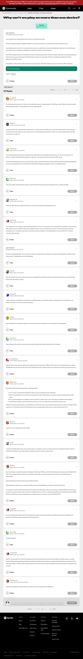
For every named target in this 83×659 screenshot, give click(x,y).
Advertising (33, 628)
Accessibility (54, 652)
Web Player (44, 624)
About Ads (45, 652)
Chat (41, 8)
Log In (74, 8)
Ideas (53, 8)
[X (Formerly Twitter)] (72, 618)
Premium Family (56, 630)
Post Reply (72, 603)
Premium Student (54, 634)
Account (13, 74)
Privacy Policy (26, 652)
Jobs (20, 624)
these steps (52, 3)
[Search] (69, 8)
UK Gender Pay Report (30, 655)
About (20, 621)
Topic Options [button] (8, 87)
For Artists (33, 621)
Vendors (32, 635)
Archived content (22, 13)
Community (11, 8)
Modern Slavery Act (8, 655)
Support (43, 621)
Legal (5, 652)
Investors (32, 632)
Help (29, 8)
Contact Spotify (45, 633)
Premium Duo (56, 626)
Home (11, 13)
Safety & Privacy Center (15, 652)
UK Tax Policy (19, 655)
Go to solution (42, 27)
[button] (77, 34)
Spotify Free (55, 639)
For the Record (23, 628)
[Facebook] (77, 618)
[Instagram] (67, 618)
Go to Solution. (16, 69)
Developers (33, 624)
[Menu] (79, 8)
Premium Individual (54, 621)
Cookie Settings (36, 652)
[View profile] (7, 99)
